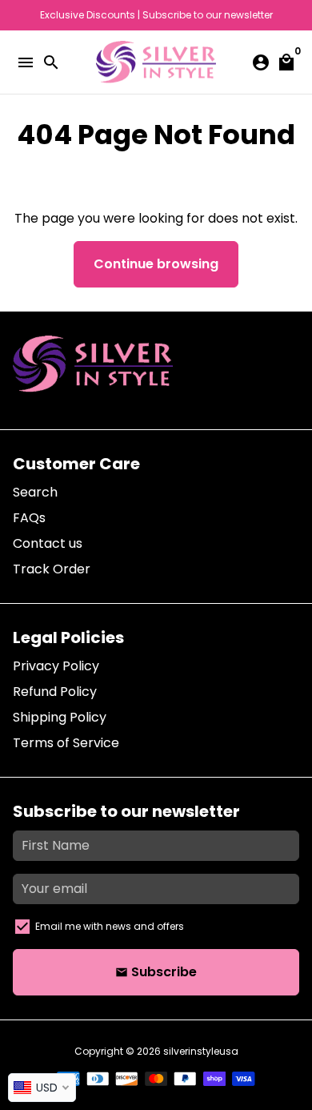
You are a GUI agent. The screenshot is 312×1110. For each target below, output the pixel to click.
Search (35, 492)
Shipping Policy (59, 717)
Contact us (47, 543)
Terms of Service (66, 743)
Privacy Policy (56, 666)
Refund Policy (55, 691)
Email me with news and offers (109, 926)
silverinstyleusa (200, 1051)
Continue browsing (156, 264)
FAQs (29, 518)
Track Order (51, 569)
